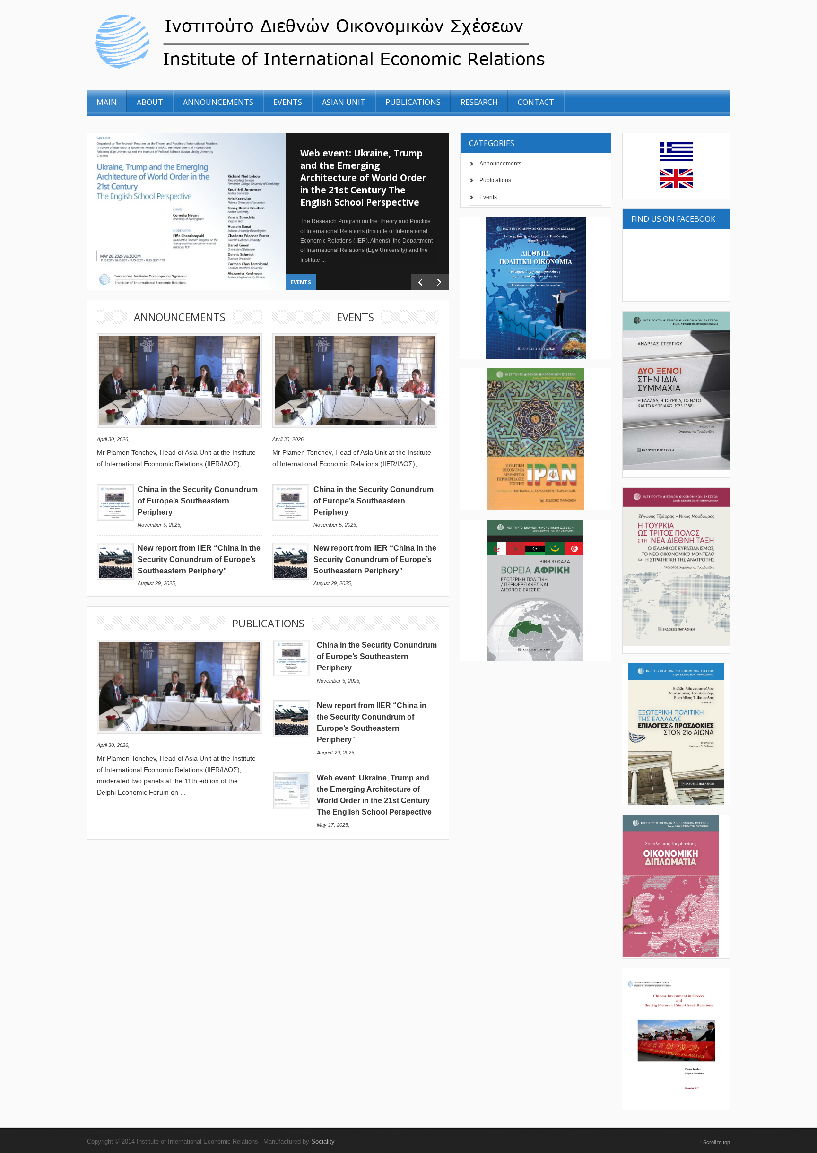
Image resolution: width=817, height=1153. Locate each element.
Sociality (323, 1141)
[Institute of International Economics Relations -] (372, 70)
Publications (495, 180)
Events (301, 282)
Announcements (500, 163)
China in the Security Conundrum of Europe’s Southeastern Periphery (198, 500)
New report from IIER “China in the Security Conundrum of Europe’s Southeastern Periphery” (199, 559)
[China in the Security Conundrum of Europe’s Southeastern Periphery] (115, 518)
